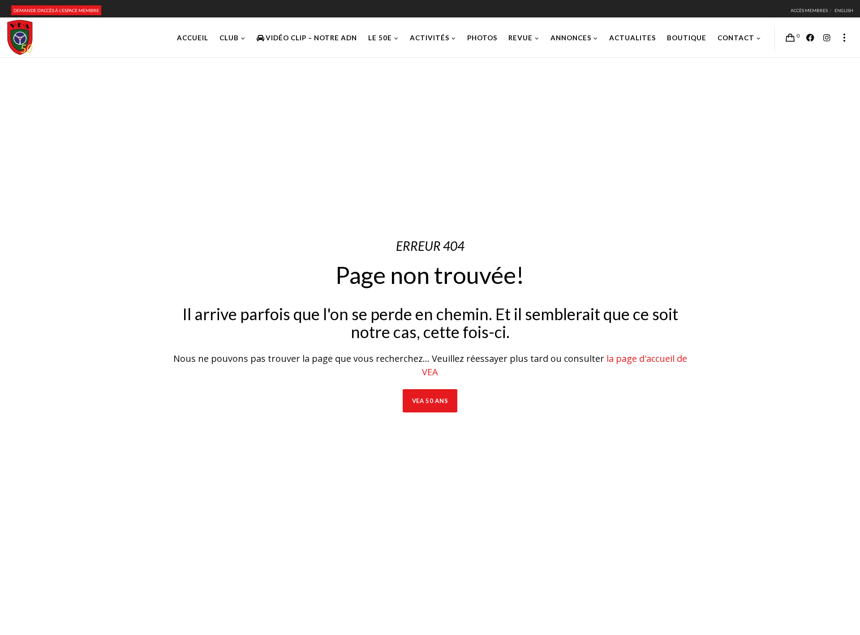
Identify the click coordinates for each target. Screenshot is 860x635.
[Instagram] (827, 37)
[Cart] (790, 37)
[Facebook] (810, 37)
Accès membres (809, 10)
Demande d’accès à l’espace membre (56, 10)
